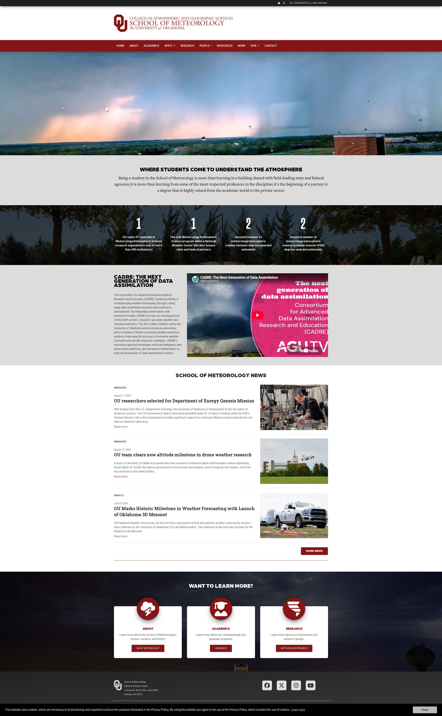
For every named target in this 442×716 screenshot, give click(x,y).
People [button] (205, 45)
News (241, 45)
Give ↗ (255, 45)
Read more (121, 426)
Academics (151, 45)
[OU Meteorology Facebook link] (267, 685)
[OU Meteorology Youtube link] (311, 685)
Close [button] (425, 709)
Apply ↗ (169, 45)
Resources (225, 45)
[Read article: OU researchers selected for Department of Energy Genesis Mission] (294, 407)
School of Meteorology (135, 682)
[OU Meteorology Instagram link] (296, 685)
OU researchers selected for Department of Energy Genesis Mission (184, 401)
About (133, 45)
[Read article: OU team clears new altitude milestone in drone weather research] (294, 461)
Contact (271, 45)
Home (120, 45)
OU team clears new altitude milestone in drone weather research (183, 455)
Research (187, 45)
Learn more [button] (298, 709)
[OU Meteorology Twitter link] (282, 685)
